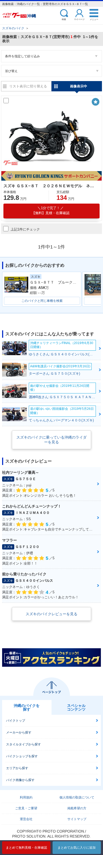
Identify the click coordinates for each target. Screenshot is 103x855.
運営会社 (26, 819)
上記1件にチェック (25, 229)
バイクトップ (15, 720)
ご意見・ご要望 (26, 808)
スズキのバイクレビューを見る (51, 614)
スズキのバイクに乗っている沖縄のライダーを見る (51, 439)
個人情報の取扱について (76, 797)
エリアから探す (17, 768)
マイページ (79, 19)
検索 (64, 19)
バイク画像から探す (20, 780)
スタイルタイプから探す (23, 744)
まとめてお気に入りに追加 (77, 847)
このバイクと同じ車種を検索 (42, 301)
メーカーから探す (18, 732)
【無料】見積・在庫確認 (50, 210)
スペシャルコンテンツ (76, 707)
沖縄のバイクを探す (27, 707)
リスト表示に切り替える (28, 86)
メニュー (94, 19)
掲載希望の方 (76, 808)
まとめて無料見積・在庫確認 (26, 847)
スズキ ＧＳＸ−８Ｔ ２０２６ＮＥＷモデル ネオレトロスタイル (50, 186)
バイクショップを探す (22, 756)
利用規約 (26, 797)
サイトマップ (76, 819)
